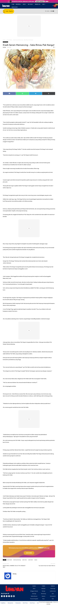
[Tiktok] (50, 11)
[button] (53, 5)
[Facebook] (45, 11)
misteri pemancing (17, 559)
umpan (35, 559)
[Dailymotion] (53, 11)
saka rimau (24, 559)
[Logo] (6, 6)
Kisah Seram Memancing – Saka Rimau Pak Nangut (28, 44)
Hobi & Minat (9, 40)
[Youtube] (52, 11)
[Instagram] (47, 11)
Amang (4, 47)
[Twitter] (49, 11)
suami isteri (30, 559)
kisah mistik (9, 559)
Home (4, 40)
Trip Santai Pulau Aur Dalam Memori (47, 565)
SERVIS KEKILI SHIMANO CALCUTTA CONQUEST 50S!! (14, 566)
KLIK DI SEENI (29, 553)
